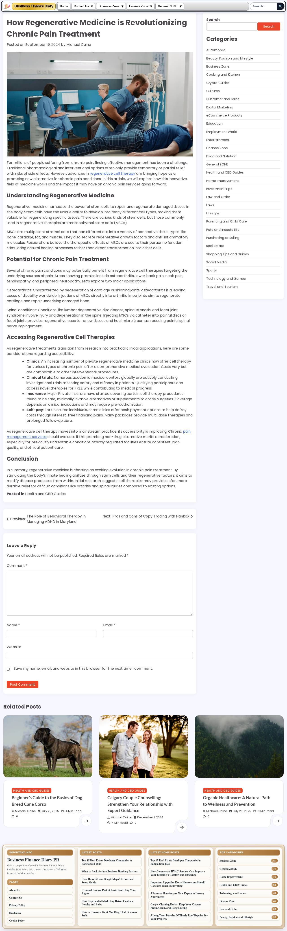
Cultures (213, 91)
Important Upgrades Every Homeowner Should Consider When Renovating (177, 884)
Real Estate (215, 246)
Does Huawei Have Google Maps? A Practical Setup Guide (107, 880)
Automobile (215, 50)
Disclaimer (15, 913)
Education (214, 123)
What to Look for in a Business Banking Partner (109, 871)
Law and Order (218, 197)
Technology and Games (226, 278)
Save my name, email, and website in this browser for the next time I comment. (83, 668)
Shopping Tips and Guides (227, 254)
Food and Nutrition (221, 156)
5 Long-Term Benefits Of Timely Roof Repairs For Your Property (179, 917)
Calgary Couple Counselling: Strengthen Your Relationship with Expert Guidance (140, 804)
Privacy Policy (17, 905)
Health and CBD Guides (45, 493)
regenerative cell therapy (112, 173)
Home (64, 6)
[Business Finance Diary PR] (6, 6)
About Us (14, 890)
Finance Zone (138, 6)
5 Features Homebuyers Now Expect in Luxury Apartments (177, 895)
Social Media (216, 262)
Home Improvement (222, 180)
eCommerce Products (224, 115)
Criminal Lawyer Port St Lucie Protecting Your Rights (109, 891)
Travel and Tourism (222, 286)
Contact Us (81, 6)
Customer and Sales (222, 99)
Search (213, 19)
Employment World (221, 131)
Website (14, 646)
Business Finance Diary (33, 6)
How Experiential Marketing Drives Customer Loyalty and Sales (108, 902)
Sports (211, 270)
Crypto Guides (218, 82)
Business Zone (109, 6)
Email (109, 625)
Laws (210, 205)
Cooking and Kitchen (223, 74)
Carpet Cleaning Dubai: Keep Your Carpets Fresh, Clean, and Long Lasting (175, 906)
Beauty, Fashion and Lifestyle (229, 58)
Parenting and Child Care (226, 221)
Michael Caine (78, 44)
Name (13, 625)
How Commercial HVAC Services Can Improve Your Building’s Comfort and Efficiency (177, 873)
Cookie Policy (17, 920)
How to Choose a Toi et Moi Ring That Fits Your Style (109, 913)
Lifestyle (212, 213)
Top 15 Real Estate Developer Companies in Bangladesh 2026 (107, 862)
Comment (17, 565)
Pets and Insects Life (222, 229)
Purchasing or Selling (222, 238)
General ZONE (168, 6)
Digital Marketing (219, 107)
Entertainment (217, 140)
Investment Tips (219, 189)
